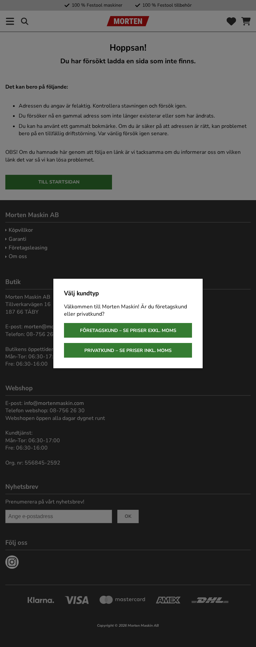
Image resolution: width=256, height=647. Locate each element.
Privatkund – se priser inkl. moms (128, 350)
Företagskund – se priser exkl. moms (128, 330)
